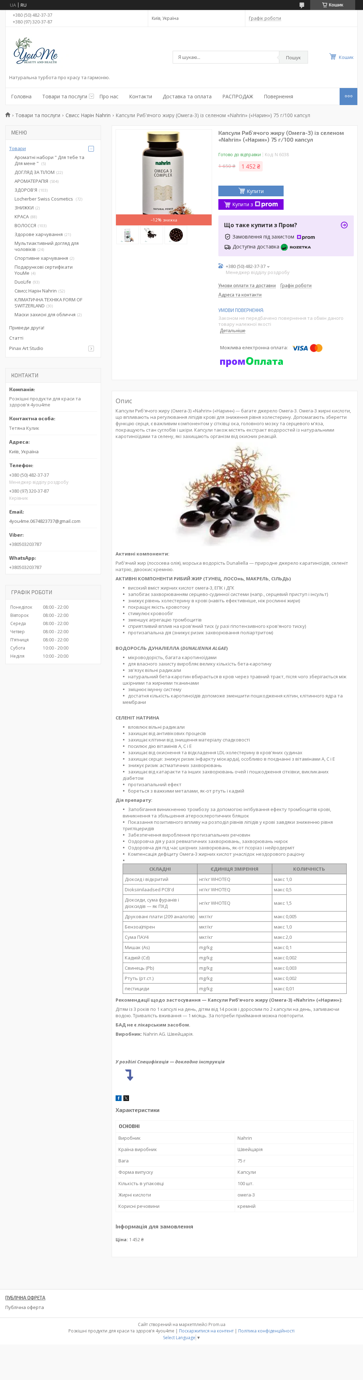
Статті (16, 338)
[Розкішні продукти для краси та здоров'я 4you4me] (41, 52)
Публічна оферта (24, 1307)
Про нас (108, 96)
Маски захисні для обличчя (45, 314)
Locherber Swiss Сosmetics (44, 199)
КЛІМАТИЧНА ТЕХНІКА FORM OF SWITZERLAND (48, 302)
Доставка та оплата (187, 96)
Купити (255, 191)
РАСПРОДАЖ (237, 96)
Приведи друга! (26, 327)
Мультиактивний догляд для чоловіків (47, 246)
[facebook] (119, 1099)
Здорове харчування (39, 234)
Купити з (242, 204)
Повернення (278, 96)
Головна (21, 96)
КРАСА (22, 216)
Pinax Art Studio (26, 348)
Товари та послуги (64, 96)
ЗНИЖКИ (24, 207)
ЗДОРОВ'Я (26, 190)
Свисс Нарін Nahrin (88, 115)
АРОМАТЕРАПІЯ (31, 181)
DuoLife (23, 282)
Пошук (293, 57)
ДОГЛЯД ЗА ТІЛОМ (35, 172)
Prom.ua (216, 1324)
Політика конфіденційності (266, 1331)
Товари (17, 148)
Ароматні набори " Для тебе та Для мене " (49, 160)
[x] (126, 1099)
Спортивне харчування (41, 258)
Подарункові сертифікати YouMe (44, 270)
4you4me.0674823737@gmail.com (44, 521)
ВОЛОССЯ (25, 225)
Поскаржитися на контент (206, 1331)
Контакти (140, 96)
